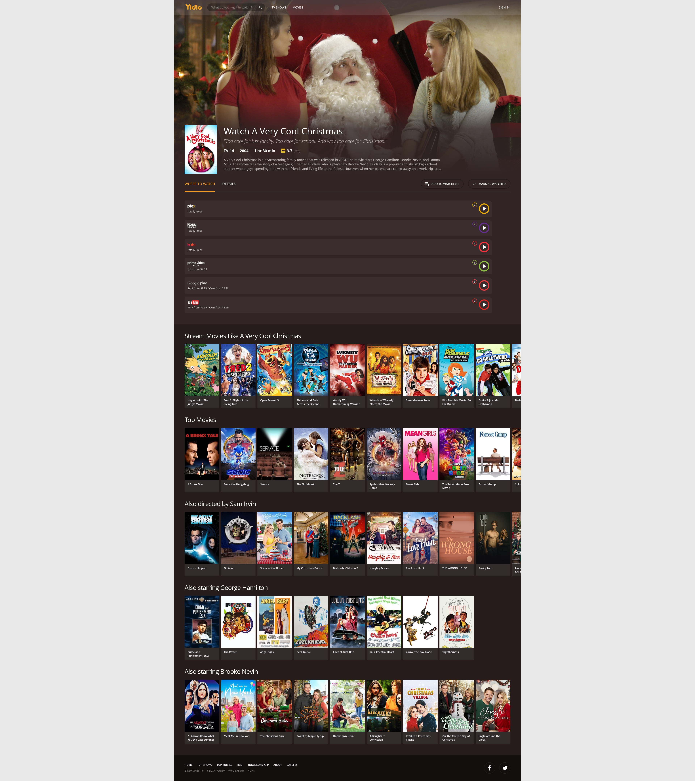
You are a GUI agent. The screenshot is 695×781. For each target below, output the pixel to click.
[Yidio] (193, 8)
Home (188, 765)
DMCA (251, 771)
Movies (298, 7)
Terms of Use (236, 771)
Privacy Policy (216, 771)
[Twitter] (504, 768)
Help (240, 765)
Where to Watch (200, 183)
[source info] (474, 204)
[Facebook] (489, 768)
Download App (258, 765)
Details (228, 183)
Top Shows (204, 765)
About (277, 765)
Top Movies (224, 765)
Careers (292, 765)
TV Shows (279, 7)
